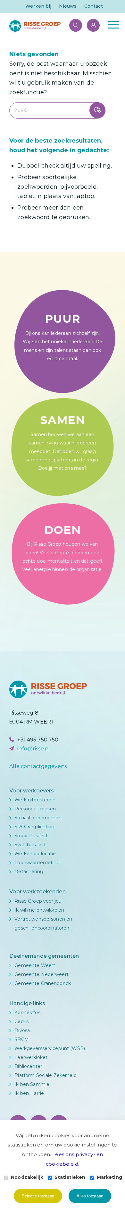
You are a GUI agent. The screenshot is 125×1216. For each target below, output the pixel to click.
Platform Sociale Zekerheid (45, 1075)
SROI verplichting (34, 827)
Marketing (109, 1177)
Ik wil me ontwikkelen (39, 910)
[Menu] (110, 24)
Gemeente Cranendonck (42, 983)
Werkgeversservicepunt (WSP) (49, 1048)
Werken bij (38, 6)
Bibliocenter (28, 1066)
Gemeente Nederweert (41, 974)
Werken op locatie (35, 853)
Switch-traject (30, 845)
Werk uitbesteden (34, 800)
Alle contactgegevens (38, 766)
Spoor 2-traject (31, 836)
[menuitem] (38, 6)
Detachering (28, 871)
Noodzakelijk (27, 1177)
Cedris (21, 1021)
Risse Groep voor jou (38, 901)
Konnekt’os (27, 1012)
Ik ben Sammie (31, 1084)
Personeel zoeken (35, 809)
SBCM (21, 1039)
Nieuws (68, 6)
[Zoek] (72, 24)
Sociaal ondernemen (38, 818)
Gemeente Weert (34, 965)
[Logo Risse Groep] (51, 26)
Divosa (22, 1030)
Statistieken (70, 1177)
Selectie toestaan (38, 1196)
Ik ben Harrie (29, 1093)
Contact (93, 6)
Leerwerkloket (30, 1057)
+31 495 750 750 (37, 740)
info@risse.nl (33, 749)
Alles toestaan (90, 1196)
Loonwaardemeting (37, 862)
